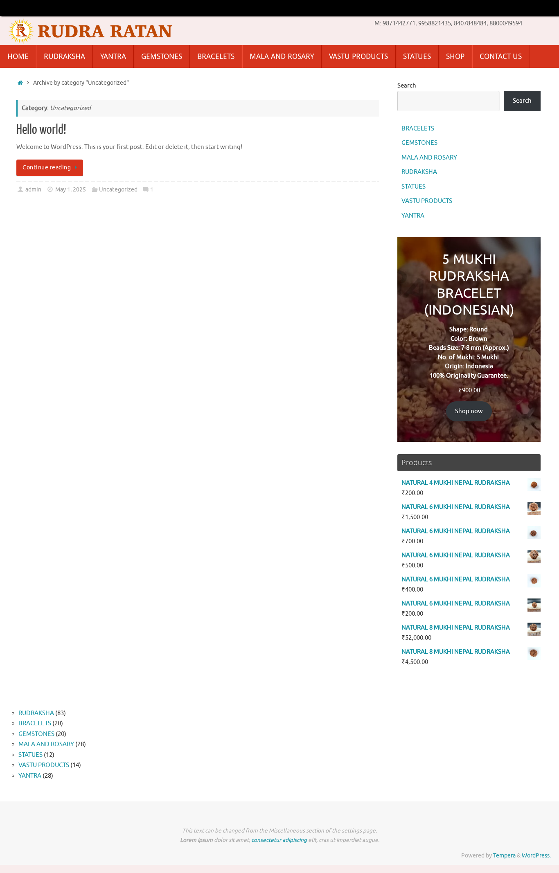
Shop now (469, 411)
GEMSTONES (419, 143)
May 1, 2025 (70, 189)
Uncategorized (118, 189)
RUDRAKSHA (419, 172)
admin (33, 189)
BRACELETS (417, 129)
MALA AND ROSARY (429, 158)
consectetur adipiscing (279, 840)
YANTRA (412, 216)
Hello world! (41, 129)
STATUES (413, 187)
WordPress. (536, 855)
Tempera (504, 855)
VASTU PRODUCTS (426, 201)
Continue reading (47, 167)
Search (406, 86)
